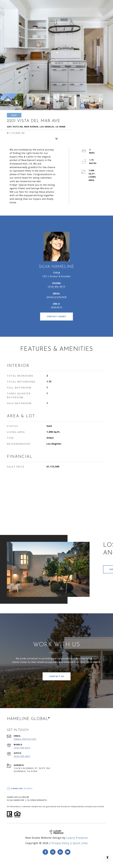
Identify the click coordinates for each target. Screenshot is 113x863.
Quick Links (80, 843)
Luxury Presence (77, 837)
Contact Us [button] (56, 676)
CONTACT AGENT (56, 316)
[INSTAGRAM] (53, 852)
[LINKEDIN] (60, 852)
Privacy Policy (60, 843)
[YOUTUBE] (67, 852)
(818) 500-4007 (22, 756)
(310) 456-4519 (56, 286)
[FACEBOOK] (45, 852)
